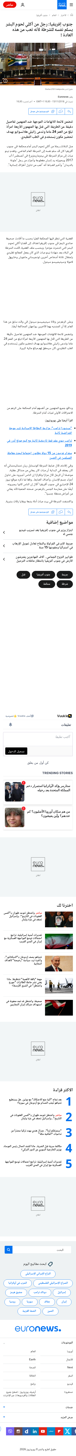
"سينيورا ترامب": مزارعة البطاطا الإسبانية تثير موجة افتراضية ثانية (40, 431)
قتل (23, 574)
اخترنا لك (65, 906)
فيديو (70, 1384)
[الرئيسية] (72, 15)
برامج (33, 1384)
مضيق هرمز (16, 1292)
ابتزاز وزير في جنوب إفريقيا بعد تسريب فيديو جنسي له (46, 532)
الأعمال (69, 1359)
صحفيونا (68, 1392)
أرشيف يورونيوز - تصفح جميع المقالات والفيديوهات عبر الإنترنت (19, 1394)
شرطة (65, 584)
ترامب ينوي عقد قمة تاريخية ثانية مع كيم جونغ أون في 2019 (39, 443)
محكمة (46, 584)
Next (70, 1367)
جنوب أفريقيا (42, 15)
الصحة (32, 1367)
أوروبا (70, 1351)
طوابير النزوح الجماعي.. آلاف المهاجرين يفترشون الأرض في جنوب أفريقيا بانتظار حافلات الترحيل (44, 559)
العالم (54, 15)
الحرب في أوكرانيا (17, 1283)
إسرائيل (62, 1292)
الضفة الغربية (29, 1311)
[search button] (8, 1250)
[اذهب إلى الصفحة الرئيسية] (62, 4)
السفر (70, 1376)
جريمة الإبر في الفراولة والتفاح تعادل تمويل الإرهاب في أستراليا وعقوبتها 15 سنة (42, 546)
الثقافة (32, 1376)
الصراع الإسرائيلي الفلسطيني (53, 1283)
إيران (64, 1301)
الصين (50, 1311)
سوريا (30, 1301)
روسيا (12, 1301)
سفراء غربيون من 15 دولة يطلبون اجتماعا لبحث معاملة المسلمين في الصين (39, 456)
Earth (32, 1359)
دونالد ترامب (40, 1292)
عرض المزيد (67, 1417)
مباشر (9, 4)
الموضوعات (67, 1342)
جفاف (47, 1301)
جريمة (65, 574)
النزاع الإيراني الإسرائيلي (38, 1273)
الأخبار (63, 15)
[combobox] (38, 1250)
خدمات (69, 1407)
